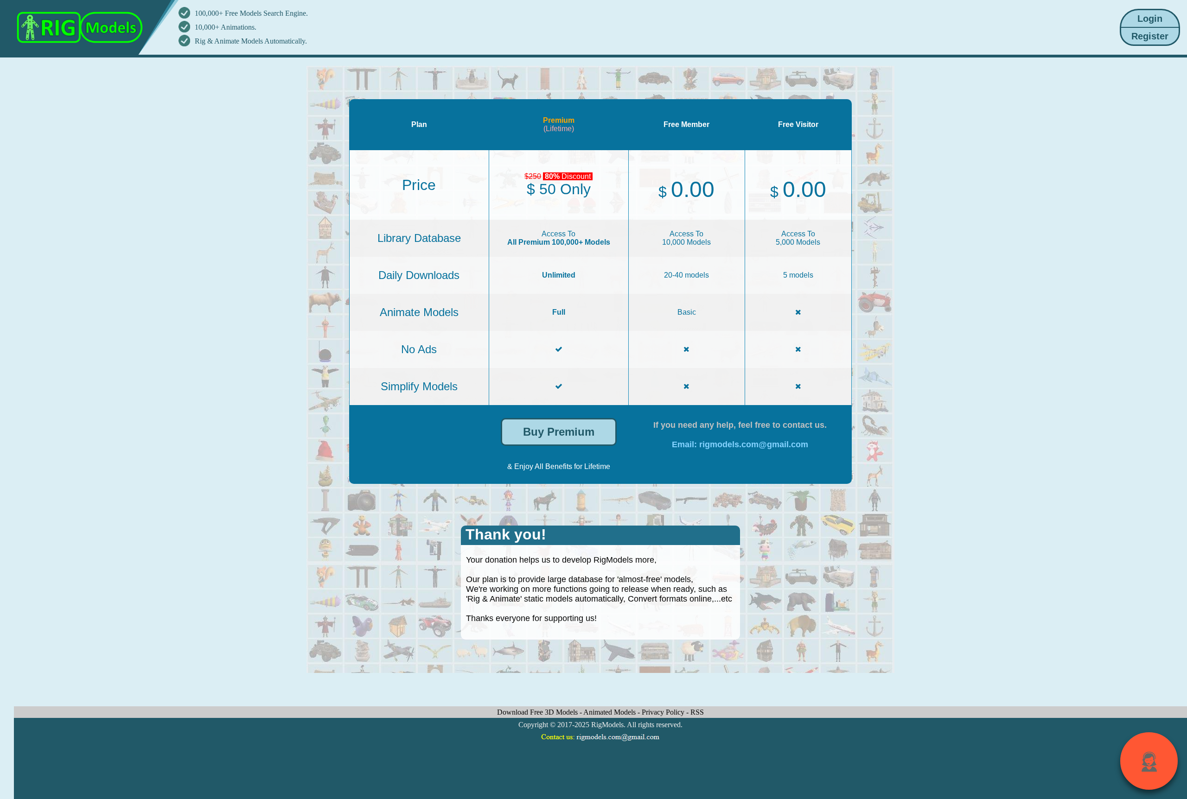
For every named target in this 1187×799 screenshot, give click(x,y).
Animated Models (610, 712)
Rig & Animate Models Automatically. (251, 41)
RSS (697, 712)
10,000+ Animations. (225, 27)
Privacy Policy (664, 712)
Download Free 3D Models (538, 712)
